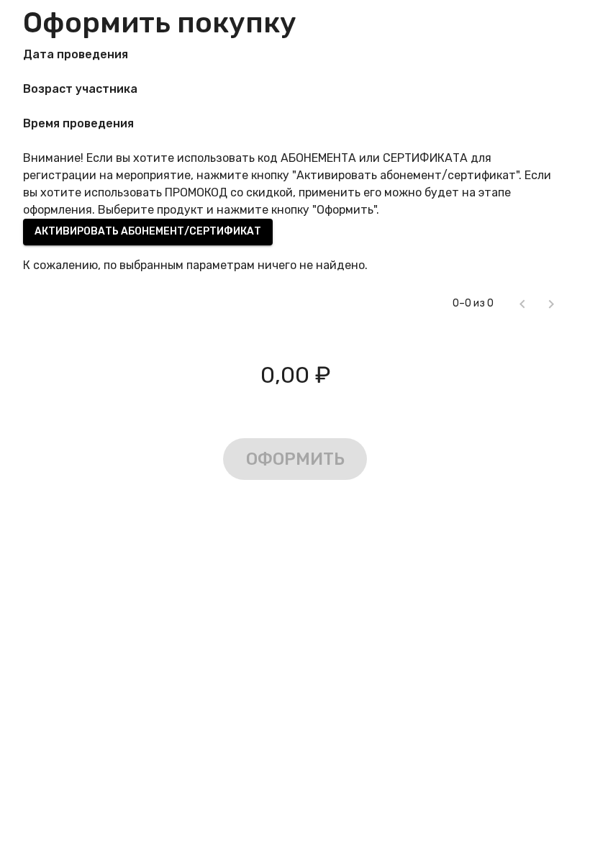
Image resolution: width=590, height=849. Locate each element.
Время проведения (78, 123)
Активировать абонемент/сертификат (148, 231)
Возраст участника (80, 89)
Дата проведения (75, 54)
